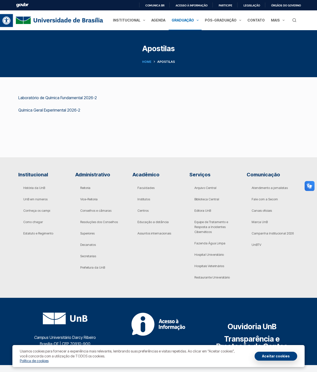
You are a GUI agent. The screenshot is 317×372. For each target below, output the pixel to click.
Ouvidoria (252, 326)
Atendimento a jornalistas (270, 188)
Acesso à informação (192, 5)
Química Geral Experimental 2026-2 (49, 110)
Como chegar (33, 222)
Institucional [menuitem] (126, 20)
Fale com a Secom (265, 199)
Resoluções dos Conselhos (99, 222)
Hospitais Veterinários (209, 266)
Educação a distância (153, 222)
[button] (6, 20)
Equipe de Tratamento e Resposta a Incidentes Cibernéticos (211, 227)
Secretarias (88, 256)
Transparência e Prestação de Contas (252, 342)
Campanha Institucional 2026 (273, 233)
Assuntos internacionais (154, 233)
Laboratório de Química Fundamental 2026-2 (57, 97)
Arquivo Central (205, 188)
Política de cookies (34, 361)
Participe (225, 5)
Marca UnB (260, 222)
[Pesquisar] (294, 20)
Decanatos (88, 245)
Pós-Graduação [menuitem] (221, 20)
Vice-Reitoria (89, 199)
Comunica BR (154, 5)
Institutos (143, 199)
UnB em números (35, 199)
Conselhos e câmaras (95, 210)
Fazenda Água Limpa (209, 243)
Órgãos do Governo (286, 5)
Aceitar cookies (276, 356)
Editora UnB (202, 210)
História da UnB (34, 188)
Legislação (251, 5)
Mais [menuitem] (275, 20)
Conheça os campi (36, 210)
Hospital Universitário (209, 254)
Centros (143, 210)
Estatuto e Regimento (38, 233)
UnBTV (256, 245)
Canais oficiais (262, 210)
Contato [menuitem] (256, 20)
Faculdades (146, 188)
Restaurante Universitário (212, 277)
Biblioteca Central (206, 199)
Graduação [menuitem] (183, 20)
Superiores (87, 233)
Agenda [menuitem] (158, 20)
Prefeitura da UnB (92, 267)
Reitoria (85, 188)
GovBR (22, 5)
